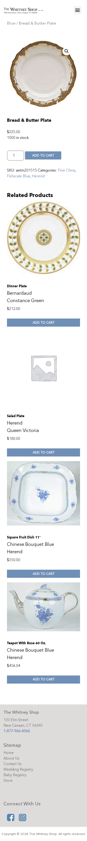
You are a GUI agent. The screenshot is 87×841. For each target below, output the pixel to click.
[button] (77, 10)
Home (8, 752)
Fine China (66, 170)
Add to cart (43, 155)
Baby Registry (14, 775)
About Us (11, 758)
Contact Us (12, 763)
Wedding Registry (18, 769)
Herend (38, 176)
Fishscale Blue (18, 176)
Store (8, 780)
